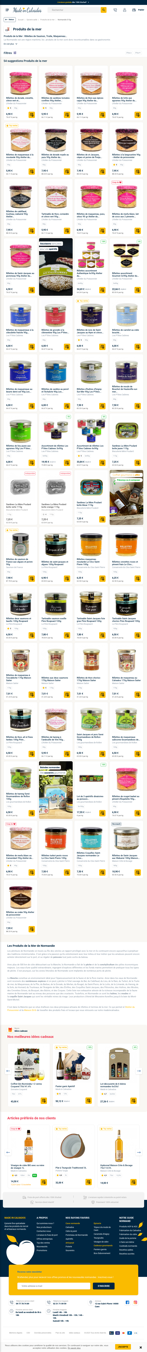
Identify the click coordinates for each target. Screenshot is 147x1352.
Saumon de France (14, 567)
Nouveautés (42, 1246)
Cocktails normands (128, 1246)
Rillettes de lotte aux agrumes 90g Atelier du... (124, 99)
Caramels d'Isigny (101, 1234)
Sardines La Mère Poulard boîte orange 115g (53, 505)
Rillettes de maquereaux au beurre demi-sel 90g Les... (19, 390)
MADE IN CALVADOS (15, 1217)
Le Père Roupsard (49, 567)
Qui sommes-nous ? (45, 1223)
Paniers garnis (100, 1249)
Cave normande (73, 1223)
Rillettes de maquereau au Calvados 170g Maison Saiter (126, 679)
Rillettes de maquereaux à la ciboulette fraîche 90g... (19, 331)
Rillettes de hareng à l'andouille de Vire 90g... (53, 738)
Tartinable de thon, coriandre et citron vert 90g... (55, 215)
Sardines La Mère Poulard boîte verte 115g (18, 505)
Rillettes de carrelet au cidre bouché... (125, 331)
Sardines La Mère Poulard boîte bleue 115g (89, 503)
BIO (34, 1175)
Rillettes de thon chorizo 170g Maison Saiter (88, 679)
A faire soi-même (126, 1242)
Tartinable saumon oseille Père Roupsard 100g (53, 619)
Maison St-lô (30, 1010)
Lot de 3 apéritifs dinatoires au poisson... (90, 797)
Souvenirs (70, 1250)
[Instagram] (135, 1302)
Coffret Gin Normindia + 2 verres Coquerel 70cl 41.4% (26, 1085)
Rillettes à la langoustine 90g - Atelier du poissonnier (126, 156)
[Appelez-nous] (115, 10)
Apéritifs (69, 1239)
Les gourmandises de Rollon (89, 742)
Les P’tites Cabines (14, 335)
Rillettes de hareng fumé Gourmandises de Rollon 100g (18, 796)
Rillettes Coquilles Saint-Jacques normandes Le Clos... (89, 855)
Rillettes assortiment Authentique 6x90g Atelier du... (89, 273)
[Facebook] (127, 1302)
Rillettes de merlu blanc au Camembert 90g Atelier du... (19, 856)
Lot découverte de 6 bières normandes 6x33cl (113, 1085)
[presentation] (8, 1071)
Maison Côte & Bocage (122, 861)
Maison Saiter (12, 683)
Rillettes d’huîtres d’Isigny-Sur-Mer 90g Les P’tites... (89, 390)
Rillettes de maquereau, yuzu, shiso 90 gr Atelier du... (91, 215)
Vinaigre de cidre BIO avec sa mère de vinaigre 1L (27, 1166)
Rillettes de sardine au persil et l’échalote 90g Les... (55, 390)
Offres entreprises (45, 1239)
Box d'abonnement (102, 1253)
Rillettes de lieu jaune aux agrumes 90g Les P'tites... (19, 447)
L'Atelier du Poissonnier (16, 103)
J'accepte (123, 1347)
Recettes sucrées (126, 1254)
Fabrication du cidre (128, 1234)
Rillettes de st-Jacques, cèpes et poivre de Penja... (89, 156)
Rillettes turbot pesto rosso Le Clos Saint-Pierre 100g (54, 856)
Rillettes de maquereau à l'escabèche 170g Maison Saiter (18, 678)
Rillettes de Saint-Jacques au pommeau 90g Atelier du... (20, 274)
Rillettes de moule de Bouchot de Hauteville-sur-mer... (125, 389)
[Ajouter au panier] (32, 115)
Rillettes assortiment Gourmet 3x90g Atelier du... (125, 274)
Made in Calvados (63, 1089)
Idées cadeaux (20, 1031)
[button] (10, 19)
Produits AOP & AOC (128, 1226)
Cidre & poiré (71, 1231)
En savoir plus (74, 1348)
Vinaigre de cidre (101, 1242)
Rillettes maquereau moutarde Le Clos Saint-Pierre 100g (88, 562)
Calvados (70, 1227)
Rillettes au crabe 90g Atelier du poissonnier (20, 913)
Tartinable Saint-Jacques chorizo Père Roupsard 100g (126, 619)
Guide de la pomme (127, 1238)
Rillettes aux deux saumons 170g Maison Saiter (54, 679)
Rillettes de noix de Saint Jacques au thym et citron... (90, 331)
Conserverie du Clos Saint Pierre (91, 567)
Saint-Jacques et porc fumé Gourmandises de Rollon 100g (90, 737)
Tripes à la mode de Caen (102, 1228)
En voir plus (11, 44)
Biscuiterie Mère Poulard (123, 451)
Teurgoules (99, 1238)
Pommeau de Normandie (77, 1235)
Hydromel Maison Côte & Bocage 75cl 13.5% (116, 1166)
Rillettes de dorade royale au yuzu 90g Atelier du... (55, 156)
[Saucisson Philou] (56, 267)
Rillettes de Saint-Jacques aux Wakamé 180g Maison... (126, 856)
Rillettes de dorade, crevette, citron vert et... (19, 99)
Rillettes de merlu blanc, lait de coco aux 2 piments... (125, 215)
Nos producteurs (44, 1227)
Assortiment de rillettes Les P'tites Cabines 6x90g (90, 447)
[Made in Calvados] (27, 9)
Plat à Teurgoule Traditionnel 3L (71, 1168)
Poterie (69, 1246)
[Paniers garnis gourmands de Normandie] (126, 497)
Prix (129, 53)
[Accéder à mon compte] (124, 10)
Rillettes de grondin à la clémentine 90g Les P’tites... (55, 331)
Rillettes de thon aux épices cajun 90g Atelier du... (90, 99)
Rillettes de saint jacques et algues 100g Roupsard (54, 563)
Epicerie (97, 1223)
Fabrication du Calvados (130, 1230)
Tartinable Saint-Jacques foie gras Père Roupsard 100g (91, 619)
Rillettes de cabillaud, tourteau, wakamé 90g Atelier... (17, 214)
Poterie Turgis (62, 1171)
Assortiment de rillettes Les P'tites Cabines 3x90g (54, 447)
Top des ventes (43, 1243)
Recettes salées (126, 1250)
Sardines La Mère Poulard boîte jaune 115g (124, 447)
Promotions (42, 1250)
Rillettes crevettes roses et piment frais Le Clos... (125, 563)
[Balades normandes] (56, 790)
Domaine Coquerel (19, 1089)
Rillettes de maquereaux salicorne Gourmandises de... (126, 738)
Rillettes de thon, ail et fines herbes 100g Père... (19, 738)
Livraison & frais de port (47, 1235)
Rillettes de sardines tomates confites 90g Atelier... (55, 99)
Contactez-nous (44, 1231)
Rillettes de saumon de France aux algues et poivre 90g (19, 562)
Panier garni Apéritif (65, 1086)
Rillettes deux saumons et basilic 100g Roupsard (18, 619)
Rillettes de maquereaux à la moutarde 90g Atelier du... (19, 156)
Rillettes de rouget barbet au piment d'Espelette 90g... (125, 797)
